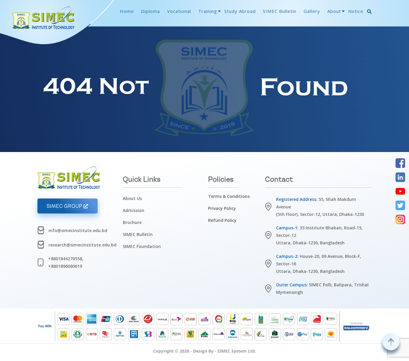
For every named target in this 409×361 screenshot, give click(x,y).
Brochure (132, 222)
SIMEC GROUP (65, 206)
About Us (132, 198)
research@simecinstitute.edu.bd (82, 245)
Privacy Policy (222, 208)
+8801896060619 (65, 266)
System (239, 351)
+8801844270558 (65, 258)
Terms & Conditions (229, 196)
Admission (133, 210)
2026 (184, 351)
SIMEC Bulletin (138, 234)
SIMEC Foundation (142, 246)
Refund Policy (222, 220)
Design (200, 351)
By (210, 351)
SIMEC (223, 351)
